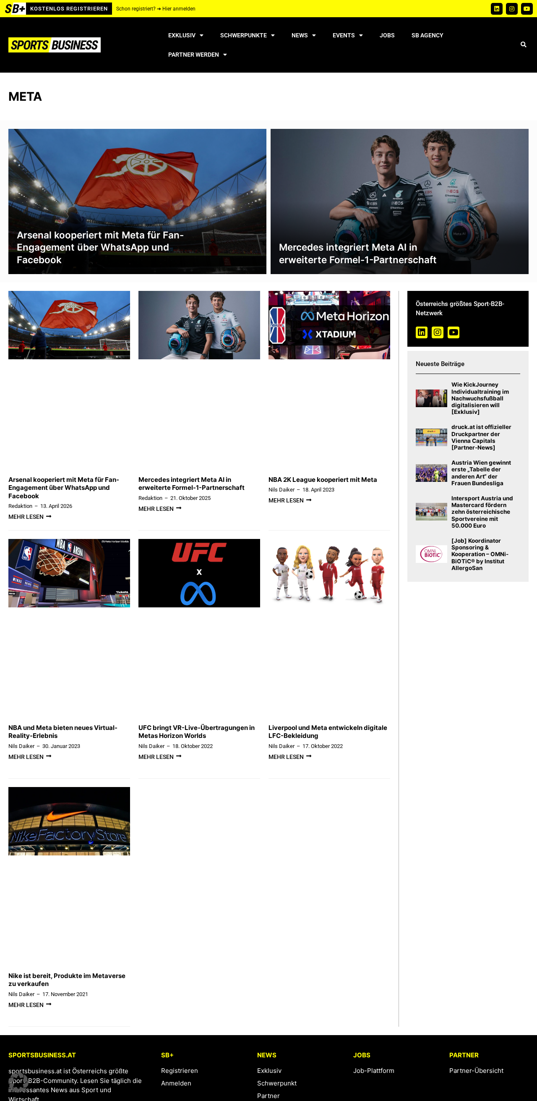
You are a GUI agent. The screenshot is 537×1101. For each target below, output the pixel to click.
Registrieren (179, 1071)
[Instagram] (512, 9)
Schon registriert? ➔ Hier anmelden (156, 9)
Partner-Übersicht (476, 1071)
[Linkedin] (497, 9)
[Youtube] (527, 9)
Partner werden (193, 54)
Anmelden (176, 1083)
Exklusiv (182, 35)
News (300, 35)
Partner (268, 1096)
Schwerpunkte (243, 35)
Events (344, 35)
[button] (523, 45)
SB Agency (427, 35)
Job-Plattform (373, 1071)
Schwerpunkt (277, 1083)
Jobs (387, 35)
